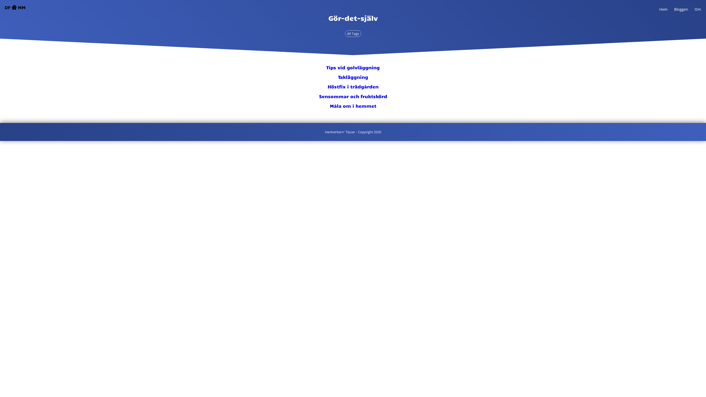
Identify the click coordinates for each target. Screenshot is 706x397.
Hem (663, 9)
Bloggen (681, 9)
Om (698, 9)
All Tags (353, 33)
